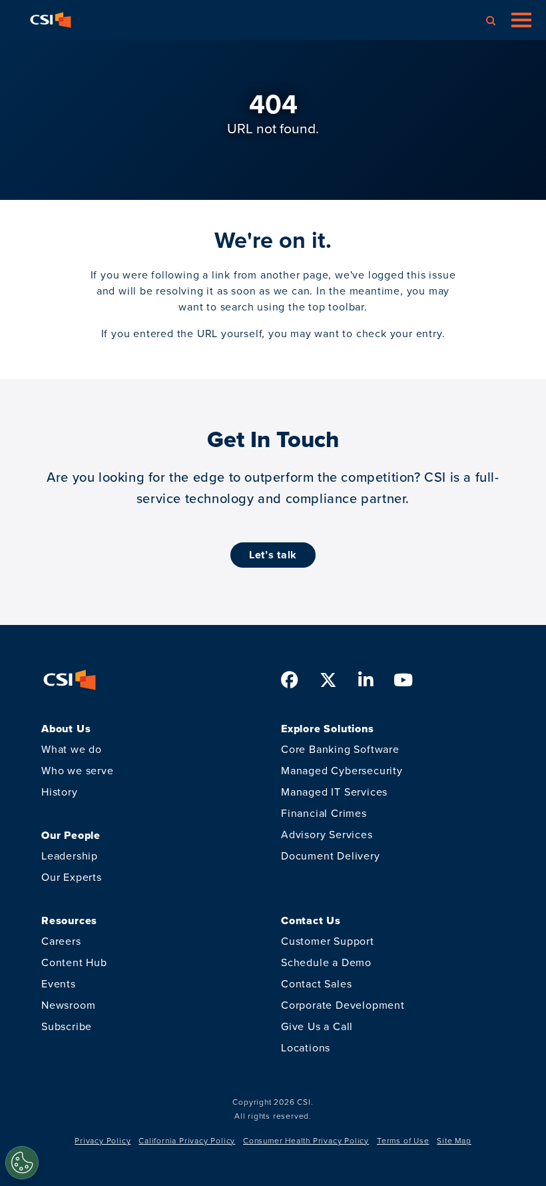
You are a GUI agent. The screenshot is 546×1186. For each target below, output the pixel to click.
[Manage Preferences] (22, 1162)
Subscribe (66, 1026)
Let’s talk (273, 554)
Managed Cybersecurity (342, 770)
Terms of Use (403, 1141)
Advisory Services (327, 834)
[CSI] (51, 20)
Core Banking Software (340, 749)
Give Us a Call (317, 1026)
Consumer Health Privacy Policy (306, 1141)
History (59, 792)
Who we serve (77, 770)
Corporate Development (343, 1005)
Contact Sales (316, 983)
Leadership (69, 856)
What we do (71, 749)
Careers (61, 941)
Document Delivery (330, 856)
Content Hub (74, 962)
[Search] (490, 20)
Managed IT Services (334, 792)
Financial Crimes (324, 813)
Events (58, 983)
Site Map (454, 1141)
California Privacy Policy (186, 1141)
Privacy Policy (103, 1141)
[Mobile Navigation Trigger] (521, 20)
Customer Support (327, 941)
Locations (305, 1047)
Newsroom (68, 1005)
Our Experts (71, 877)
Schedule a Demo (326, 962)
